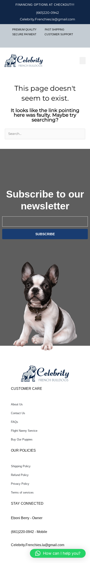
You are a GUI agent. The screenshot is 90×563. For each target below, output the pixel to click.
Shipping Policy (21, 466)
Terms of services (22, 492)
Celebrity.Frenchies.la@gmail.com (37, 545)
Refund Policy (20, 475)
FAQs (14, 422)
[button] (83, 60)
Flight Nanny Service (24, 430)
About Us (17, 404)
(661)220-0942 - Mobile (29, 532)
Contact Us (18, 413)
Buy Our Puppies (22, 439)
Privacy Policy (20, 483)
